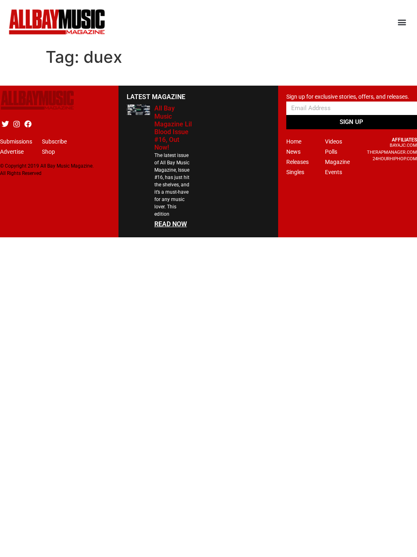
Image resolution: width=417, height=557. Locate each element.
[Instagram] (16, 124)
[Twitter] (5, 124)
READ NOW (170, 224)
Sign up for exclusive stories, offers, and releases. (347, 97)
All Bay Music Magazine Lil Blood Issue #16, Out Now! (173, 127)
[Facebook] (28, 124)
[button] (402, 22)
